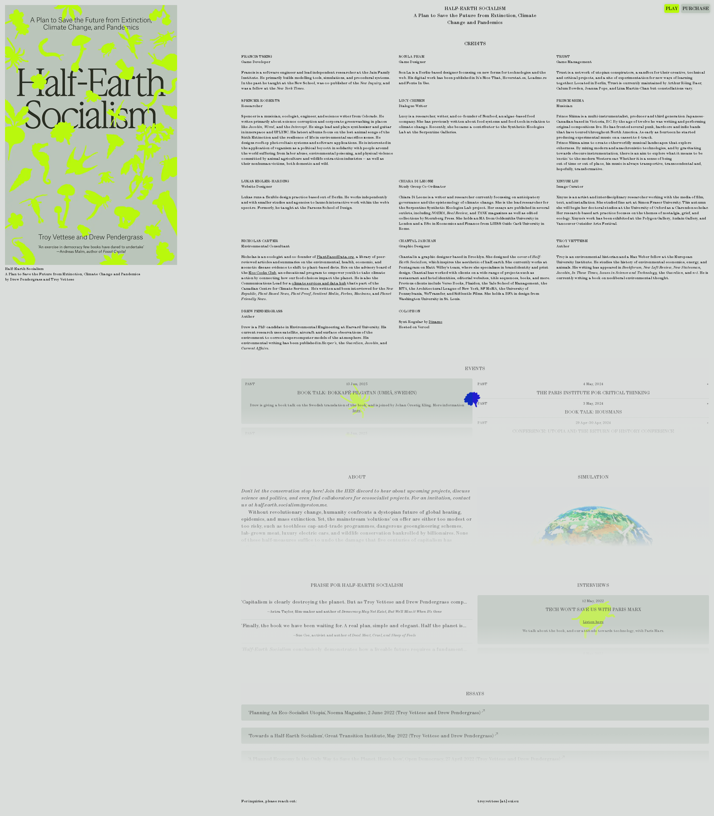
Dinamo (435, 321)
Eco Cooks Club (262, 272)
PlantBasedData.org (335, 256)
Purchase (695, 8)
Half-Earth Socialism (475, 8)
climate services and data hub (319, 283)
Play (672, 8)
